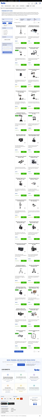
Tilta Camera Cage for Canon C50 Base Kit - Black (34, 157)
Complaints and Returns (5, 411)
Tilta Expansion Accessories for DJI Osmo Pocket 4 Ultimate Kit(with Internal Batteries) (21, 26)
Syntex (2, 8)
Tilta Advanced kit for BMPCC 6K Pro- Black (33, 244)
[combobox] (7, 47)
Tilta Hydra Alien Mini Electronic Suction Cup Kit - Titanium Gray (20, 48)
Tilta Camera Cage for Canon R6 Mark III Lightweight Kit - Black (33, 135)
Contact (16, 0)
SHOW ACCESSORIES (7, 52)
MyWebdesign (24, 415)
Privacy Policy (3, 412)
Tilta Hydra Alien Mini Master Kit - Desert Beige (33, 70)
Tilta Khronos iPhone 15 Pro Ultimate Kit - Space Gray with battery (21, 309)
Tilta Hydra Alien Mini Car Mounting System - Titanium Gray (20, 113)
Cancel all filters (7, 39)
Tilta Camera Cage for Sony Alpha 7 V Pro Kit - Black (34, 222)
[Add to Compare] (24, 33)
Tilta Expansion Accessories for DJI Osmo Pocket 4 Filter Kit (21, 70)
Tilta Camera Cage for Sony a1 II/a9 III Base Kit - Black (34, 48)
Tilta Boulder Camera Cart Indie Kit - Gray (34, 113)
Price (3, 19)
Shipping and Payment (4, 408)
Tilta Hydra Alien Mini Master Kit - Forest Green (33, 91)
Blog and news (13, 409)
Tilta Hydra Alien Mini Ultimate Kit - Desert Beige (21, 91)
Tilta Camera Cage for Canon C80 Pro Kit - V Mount (34, 179)
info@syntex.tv (35, 400)
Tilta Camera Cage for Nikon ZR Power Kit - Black (20, 157)
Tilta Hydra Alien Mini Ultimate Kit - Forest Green (34, 200)
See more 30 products (18, 351)
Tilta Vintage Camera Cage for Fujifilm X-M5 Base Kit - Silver (34, 287)
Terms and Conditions (4, 409)
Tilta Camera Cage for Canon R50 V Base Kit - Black (21, 222)
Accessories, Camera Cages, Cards (10, 8)
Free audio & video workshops (21, 361)
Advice (12, 411)
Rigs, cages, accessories (18, 8)
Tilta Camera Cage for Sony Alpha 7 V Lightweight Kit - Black (20, 287)
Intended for (4, 36)
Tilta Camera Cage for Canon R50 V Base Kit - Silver (21, 179)
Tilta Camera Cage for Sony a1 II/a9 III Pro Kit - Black (34, 309)
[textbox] (6, 47)
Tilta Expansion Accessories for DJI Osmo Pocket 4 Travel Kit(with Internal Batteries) (33, 26)
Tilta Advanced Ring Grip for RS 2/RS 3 (34, 331)
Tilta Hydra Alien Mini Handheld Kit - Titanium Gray (20, 200)
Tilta (4, 8)
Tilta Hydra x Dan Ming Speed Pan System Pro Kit (34, 266)
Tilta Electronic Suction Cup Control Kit (20, 331)
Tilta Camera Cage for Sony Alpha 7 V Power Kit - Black (21, 135)
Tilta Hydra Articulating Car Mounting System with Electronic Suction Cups (20, 266)
